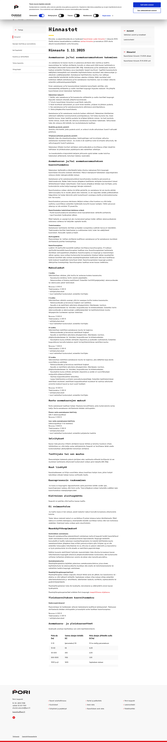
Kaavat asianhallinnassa (57, 701)
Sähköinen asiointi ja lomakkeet (135, 35)
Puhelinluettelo (129, 709)
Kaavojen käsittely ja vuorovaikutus (24, 44)
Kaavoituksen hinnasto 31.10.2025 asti (137, 61)
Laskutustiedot (129, 40)
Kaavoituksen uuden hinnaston (94, 39)
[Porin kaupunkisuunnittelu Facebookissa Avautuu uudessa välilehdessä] (14, 717)
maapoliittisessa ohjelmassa (100, 592)
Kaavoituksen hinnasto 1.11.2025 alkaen (137, 56)
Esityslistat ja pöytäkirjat (58, 709)
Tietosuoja (16, 736)
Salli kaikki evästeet (147, 5)
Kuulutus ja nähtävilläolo (21, 57)
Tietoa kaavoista (18, 63)
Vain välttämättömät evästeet (147, 10)
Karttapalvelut (17, 50)
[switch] (61, 15)
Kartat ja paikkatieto (94, 701)
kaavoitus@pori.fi (19, 712)
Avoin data (91, 705)
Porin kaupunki (129, 701)
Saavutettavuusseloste (29, 736)
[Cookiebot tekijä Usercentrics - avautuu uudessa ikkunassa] (16, 15)
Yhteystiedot (17, 69)
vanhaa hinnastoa (87, 41)
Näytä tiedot (106, 15)
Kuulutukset (53, 705)
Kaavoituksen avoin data (95, 709)
